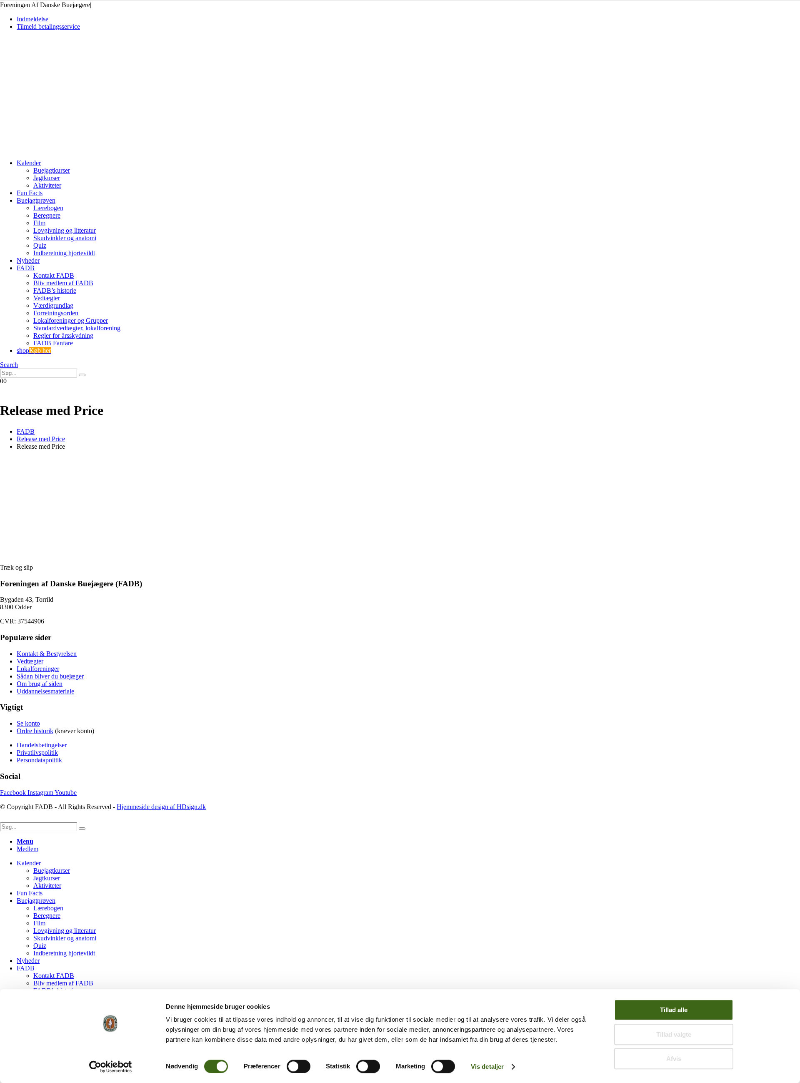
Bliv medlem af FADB (63, 282)
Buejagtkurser (51, 170)
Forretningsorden (55, 313)
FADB (26, 267)
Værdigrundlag (53, 305)
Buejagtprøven (36, 200)
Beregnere (46, 215)
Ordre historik (35, 730)
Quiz (39, 245)
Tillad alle (674, 1009)
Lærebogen (48, 207)
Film (39, 222)
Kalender (29, 162)
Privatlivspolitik (37, 752)
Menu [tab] (25, 841)
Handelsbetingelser (42, 745)
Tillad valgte (673, 1034)
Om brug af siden (39, 683)
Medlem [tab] (27, 848)
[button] (9, 364)
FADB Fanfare (53, 343)
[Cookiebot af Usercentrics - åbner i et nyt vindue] (110, 1066)
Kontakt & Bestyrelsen (47, 653)
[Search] (82, 375)
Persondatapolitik (39, 760)
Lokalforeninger (38, 668)
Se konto (28, 723)
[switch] (298, 1066)
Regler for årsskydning (63, 335)
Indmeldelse (32, 19)
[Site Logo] (58, 148)
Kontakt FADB (53, 275)
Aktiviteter (47, 185)
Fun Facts (29, 192)
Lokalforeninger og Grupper (70, 320)
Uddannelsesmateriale (45, 691)
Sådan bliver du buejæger (50, 676)
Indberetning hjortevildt (64, 252)
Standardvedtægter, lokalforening (76, 328)
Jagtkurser (46, 177)
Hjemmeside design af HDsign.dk (161, 806)
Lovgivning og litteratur (64, 230)
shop (34, 350)
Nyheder (28, 260)
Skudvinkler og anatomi (64, 237)
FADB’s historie (54, 290)
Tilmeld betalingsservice (48, 26)
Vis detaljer (487, 1066)
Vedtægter (46, 298)
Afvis (673, 1058)
